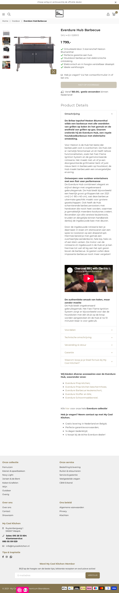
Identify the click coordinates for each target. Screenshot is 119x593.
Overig (5, 494)
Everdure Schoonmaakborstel (81, 397)
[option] (34, 52)
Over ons (6, 507)
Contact (6, 511)
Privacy (63, 511)
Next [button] (55, 52)
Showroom (7, 515)
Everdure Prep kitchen (77, 383)
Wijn (4, 486)
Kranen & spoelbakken (13, 471)
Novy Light (7, 475)
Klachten (64, 515)
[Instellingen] (108, 14)
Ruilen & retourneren (70, 471)
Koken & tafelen (10, 482)
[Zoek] (9, 14)
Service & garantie (69, 475)
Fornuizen (7, 467)
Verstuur (92, 575)
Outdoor (16, 21)
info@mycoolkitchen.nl (18, 546)
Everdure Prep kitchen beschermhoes (85, 386)
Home (5, 21)
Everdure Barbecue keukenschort (83, 390)
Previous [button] (13, 52)
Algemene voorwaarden (72, 507)
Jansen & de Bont (11, 478)
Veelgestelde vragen (70, 478)
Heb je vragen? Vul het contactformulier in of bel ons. (87, 76)
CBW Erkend (66, 482)
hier (67, 408)
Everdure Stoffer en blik (78, 394)
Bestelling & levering (70, 467)
